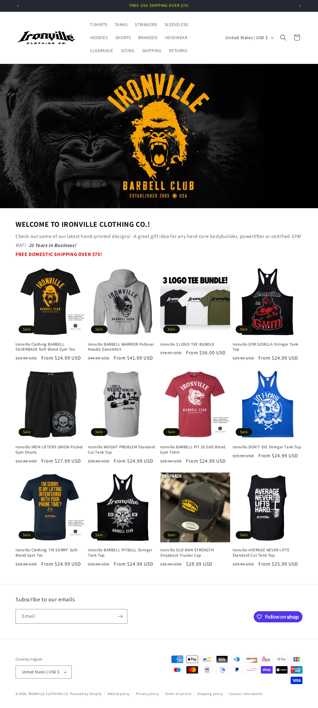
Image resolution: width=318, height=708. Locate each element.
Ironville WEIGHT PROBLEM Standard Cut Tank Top (121, 450)
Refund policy (119, 694)
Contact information (245, 694)
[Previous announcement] (18, 6)
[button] (283, 37)
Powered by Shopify (86, 694)
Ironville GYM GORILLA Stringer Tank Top (265, 347)
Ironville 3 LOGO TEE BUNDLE (187, 344)
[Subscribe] (120, 616)
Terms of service (178, 694)
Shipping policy (210, 694)
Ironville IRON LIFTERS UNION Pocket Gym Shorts (49, 450)
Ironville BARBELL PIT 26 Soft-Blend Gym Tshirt (192, 450)
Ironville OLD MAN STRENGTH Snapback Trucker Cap (187, 553)
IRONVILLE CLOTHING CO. (48, 694)
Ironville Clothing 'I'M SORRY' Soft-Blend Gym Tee (47, 553)
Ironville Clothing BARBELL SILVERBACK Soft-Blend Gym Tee (45, 347)
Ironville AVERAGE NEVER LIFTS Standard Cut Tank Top (261, 553)
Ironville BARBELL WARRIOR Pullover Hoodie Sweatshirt (121, 347)
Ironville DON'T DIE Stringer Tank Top (267, 447)
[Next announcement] (300, 6)
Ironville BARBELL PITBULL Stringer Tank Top (120, 553)
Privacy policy (147, 694)
